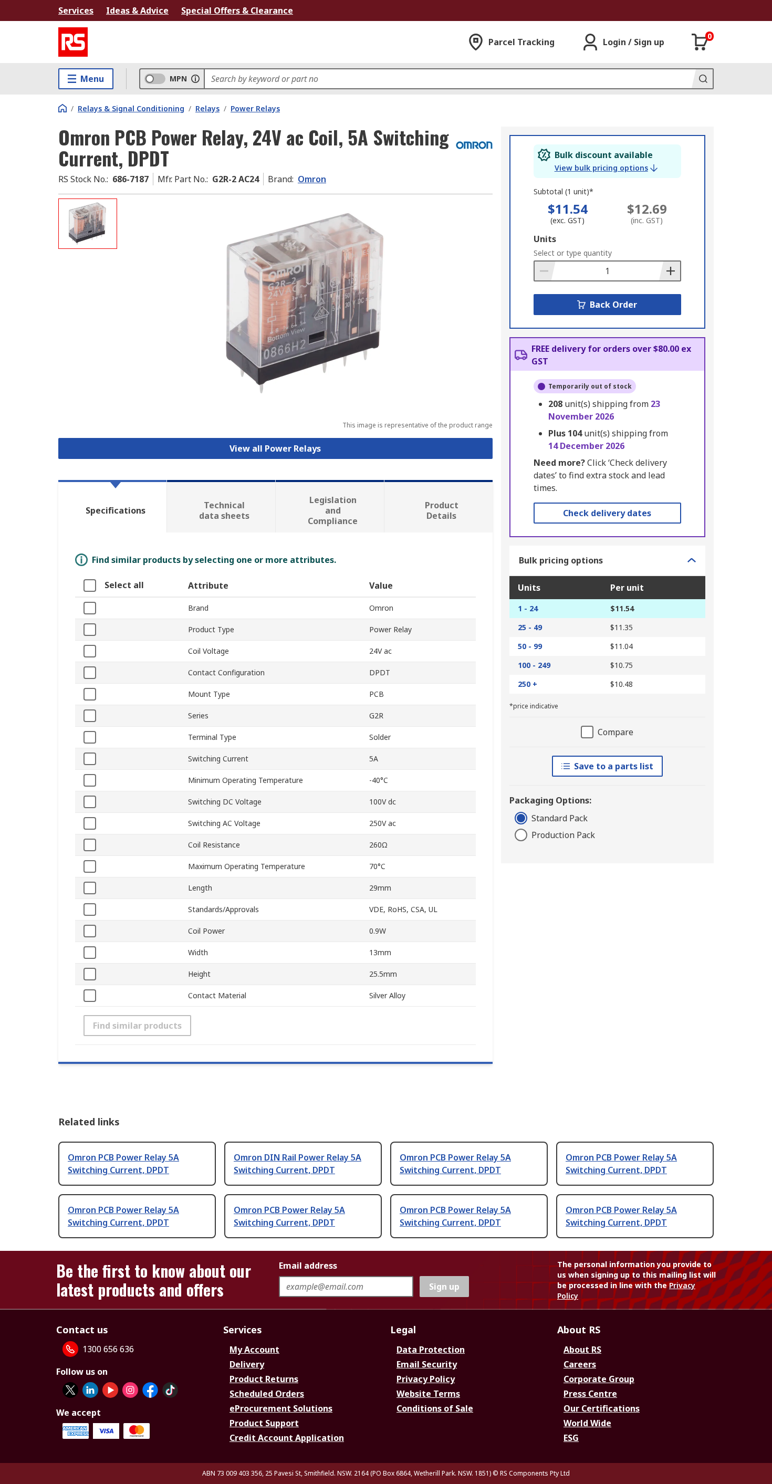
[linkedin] (90, 1390)
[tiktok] (170, 1390)
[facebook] (150, 1390)
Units (545, 239)
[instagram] (130, 1390)
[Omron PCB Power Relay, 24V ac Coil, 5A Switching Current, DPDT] (306, 303)
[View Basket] (700, 42)
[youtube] (110, 1390)
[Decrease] (545, 271)
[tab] (112, 506)
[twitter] (70, 1390)
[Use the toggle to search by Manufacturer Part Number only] (195, 79)
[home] (62, 108)
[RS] (73, 42)
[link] (606, 168)
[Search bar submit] (702, 78)
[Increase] (669, 271)
